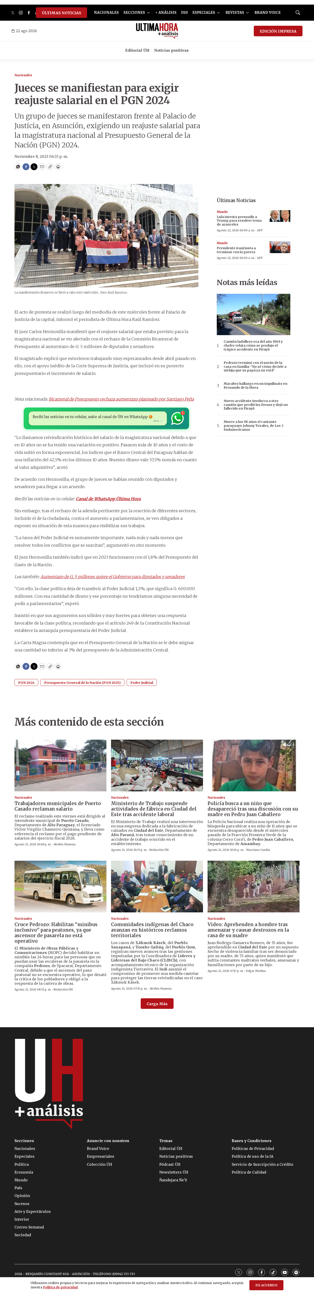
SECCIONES (134, 12)
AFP (260, 230)
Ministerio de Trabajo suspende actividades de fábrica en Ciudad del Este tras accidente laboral (154, 809)
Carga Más (157, 1004)
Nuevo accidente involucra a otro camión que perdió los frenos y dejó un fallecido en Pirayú (256, 404)
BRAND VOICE (267, 12)
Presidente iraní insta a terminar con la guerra (236, 250)
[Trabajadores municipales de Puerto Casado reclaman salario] (60, 765)
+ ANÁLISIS (166, 12)
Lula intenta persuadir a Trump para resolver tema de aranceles (239, 221)
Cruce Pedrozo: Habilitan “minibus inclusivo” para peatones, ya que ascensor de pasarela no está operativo (55, 933)
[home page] (157, 31)
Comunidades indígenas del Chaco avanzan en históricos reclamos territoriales (152, 930)
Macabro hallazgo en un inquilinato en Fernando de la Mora (255, 386)
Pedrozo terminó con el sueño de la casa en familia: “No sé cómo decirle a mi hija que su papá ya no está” (255, 366)
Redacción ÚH (159, 850)
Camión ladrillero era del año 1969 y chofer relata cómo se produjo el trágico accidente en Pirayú (253, 345)
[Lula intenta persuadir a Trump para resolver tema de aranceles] (280, 216)
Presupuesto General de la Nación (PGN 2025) (82, 683)
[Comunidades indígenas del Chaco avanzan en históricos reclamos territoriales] (157, 886)
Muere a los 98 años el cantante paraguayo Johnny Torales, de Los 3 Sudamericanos (253, 425)
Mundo (222, 212)
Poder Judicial (141, 683)
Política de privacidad (60, 1287)
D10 (184, 12)
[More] (148, 12)
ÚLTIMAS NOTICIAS (61, 13)
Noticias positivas (171, 50)
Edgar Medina (256, 971)
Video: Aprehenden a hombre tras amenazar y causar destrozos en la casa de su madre (248, 930)
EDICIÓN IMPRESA (278, 31)
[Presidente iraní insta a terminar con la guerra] (280, 247)
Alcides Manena (64, 844)
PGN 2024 (26, 683)
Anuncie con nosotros (108, 1141)
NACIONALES (106, 12)
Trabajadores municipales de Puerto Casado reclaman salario (57, 806)
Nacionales (23, 75)
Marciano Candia (258, 850)
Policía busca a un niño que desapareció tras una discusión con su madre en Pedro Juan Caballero (253, 809)
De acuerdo (266, 1285)
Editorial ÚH (137, 50)
